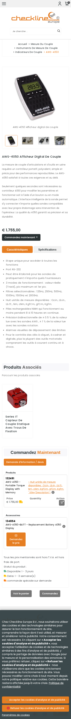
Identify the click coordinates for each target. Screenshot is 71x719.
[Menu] (4, 4)
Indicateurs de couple (28, 52)
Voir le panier (21, 593)
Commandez (50, 593)
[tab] (17, 249)
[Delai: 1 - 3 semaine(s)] (21, 502)
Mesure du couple (42, 44)
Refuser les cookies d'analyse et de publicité (37, 708)
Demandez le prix (16, 541)
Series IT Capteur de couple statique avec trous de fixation (17, 424)
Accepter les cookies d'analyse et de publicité (37, 699)
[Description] (63, 526)
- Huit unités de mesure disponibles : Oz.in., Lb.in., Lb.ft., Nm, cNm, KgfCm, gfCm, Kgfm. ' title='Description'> (46, 487)
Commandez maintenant (20, 237)
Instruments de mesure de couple (37, 48)
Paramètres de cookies (16, 715)
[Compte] (60, 4)
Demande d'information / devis (25, 462)
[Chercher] (58, 31)
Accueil (22, 44)
